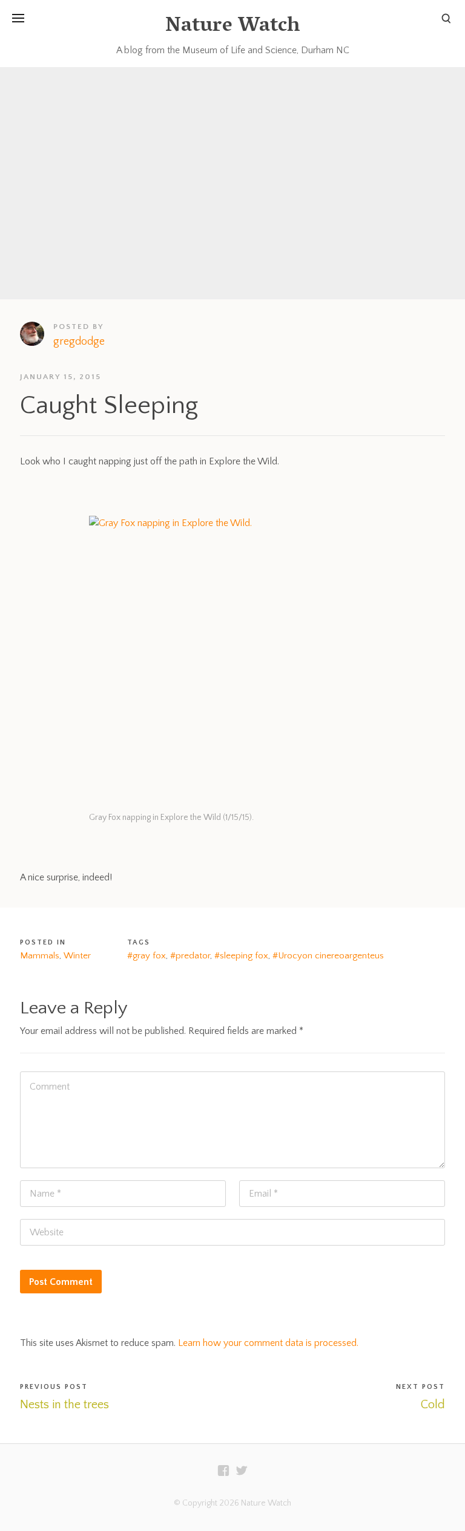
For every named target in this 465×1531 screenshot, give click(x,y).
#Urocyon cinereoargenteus (328, 956)
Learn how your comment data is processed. (268, 1343)
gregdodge (79, 342)
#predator (190, 956)
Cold (433, 1404)
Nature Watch (232, 27)
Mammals (39, 956)
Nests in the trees (64, 1404)
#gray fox (146, 956)
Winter (77, 956)
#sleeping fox (241, 956)
